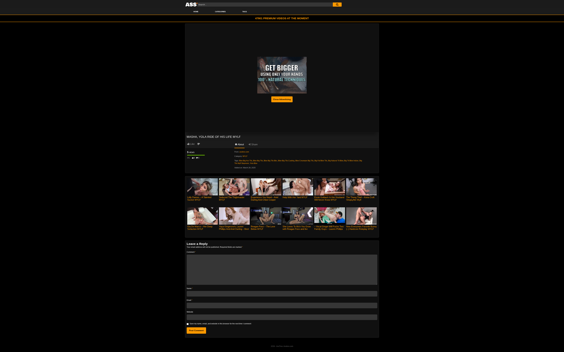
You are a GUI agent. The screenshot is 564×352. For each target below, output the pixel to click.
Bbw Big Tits (258, 161)
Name (190, 288)
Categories (220, 11)
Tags (244, 11)
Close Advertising (282, 99)
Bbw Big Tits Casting (286, 161)
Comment (191, 252)
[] (337, 4)
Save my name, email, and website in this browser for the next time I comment (220, 324)
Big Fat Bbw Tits (320, 161)
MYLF (245, 156)
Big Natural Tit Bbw (335, 161)
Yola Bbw (253, 163)
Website (190, 312)
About (240, 144)
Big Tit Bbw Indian (351, 161)
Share (254, 144)
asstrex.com (244, 152)
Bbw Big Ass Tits (245, 161)
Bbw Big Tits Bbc (270, 161)
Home (195, 11)
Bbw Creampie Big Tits (304, 161)
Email (189, 300)
